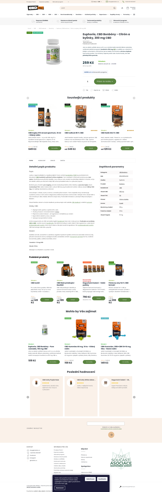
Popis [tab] (31, 160)
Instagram (33, 458)
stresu (57, 212)
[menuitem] (31, 15)
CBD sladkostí (76, 202)
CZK (99, 1)
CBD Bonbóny (123, 172)
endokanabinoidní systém (37, 225)
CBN (34, 223)
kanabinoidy (50, 223)
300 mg (121, 191)
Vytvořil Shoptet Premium (128, 486)
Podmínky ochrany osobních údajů (63, 470)
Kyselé (121, 203)
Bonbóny (122, 184)
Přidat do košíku (104, 81)
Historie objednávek (86, 457)
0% (120, 195)
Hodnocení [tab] (41, 160)
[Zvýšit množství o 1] (91, 82)
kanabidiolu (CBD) (71, 175)
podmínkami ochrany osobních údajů (111, 429)
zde (66, 484)
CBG (30, 223)
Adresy (83, 459)
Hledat (115, 8)
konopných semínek (76, 237)
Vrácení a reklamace (60, 463)
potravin (89, 202)
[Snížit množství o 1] (84, 82)
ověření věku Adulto (39, 491)
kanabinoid (61, 221)
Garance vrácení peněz (60, 456)
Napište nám (57, 472)
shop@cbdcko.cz (35, 450)
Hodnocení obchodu (59, 461)
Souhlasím (102, 479)
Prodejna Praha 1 (31, 2)
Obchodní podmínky (59, 468)
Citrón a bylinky (123, 199)
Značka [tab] (62, 160)
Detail (91, 148)
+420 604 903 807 (35, 453)
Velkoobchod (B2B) (86, 472)
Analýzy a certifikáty (59, 459)
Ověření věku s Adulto (60, 466)
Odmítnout (90, 479)
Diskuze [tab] (53, 160)
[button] (44, 357)
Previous (28, 98)
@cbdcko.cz (33, 460)
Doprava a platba (44, 2)
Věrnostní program (57, 2)
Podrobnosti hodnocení (90, 44)
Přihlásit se (111, 435)
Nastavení (60, 488)
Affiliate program (85, 474)
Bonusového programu (100, 72)
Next (134, 98)
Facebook (33, 455)
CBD (114, 49)
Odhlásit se (84, 462)
